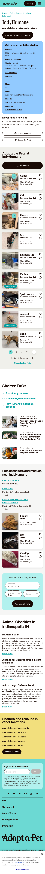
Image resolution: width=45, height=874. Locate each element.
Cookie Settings (22, 870)
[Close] (42, 854)
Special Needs (10, 286)
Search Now (24, 604)
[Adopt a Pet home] (10, 3)
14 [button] (27, 352)
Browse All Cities (12, 752)
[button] (34, 352)
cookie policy (19, 862)
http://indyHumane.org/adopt (17, 102)
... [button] (21, 352)
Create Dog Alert (24, 133)
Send (36, 771)
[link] (17, 35)
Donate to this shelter (13, 110)
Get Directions (11, 73)
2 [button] (16, 352)
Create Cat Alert (24, 140)
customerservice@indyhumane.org (19, 95)
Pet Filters (24, 165)
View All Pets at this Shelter (17, 35)
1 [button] (10, 352)
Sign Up (30, 4)
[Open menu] (39, 3)
